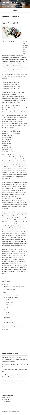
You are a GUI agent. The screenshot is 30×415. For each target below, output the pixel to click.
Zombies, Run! (21, 377)
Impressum (5, 329)
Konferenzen (10, 314)
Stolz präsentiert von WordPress (10, 411)
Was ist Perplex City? (10, 23)
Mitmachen (5, 284)
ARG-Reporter (11, 2)
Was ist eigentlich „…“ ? (10, 322)
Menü (15, 10)
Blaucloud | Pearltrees (8, 364)
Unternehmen (8, 320)
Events (6, 310)
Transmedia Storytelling (11, 295)
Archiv (4, 292)
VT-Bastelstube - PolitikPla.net (11, 380)
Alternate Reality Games (11, 297)
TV (7, 307)
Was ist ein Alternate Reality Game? (14, 286)
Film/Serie (9, 305)
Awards (8, 312)
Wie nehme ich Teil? (10, 289)
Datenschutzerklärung (8, 326)
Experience (9, 302)
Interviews (7, 317)
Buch (7, 300)
